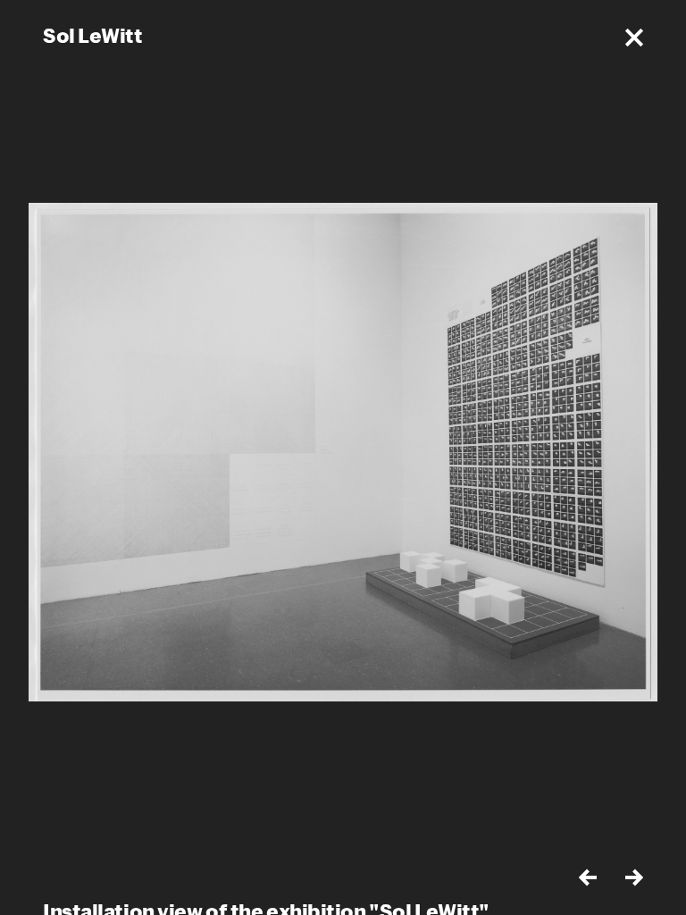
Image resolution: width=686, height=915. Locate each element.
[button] (634, 37)
